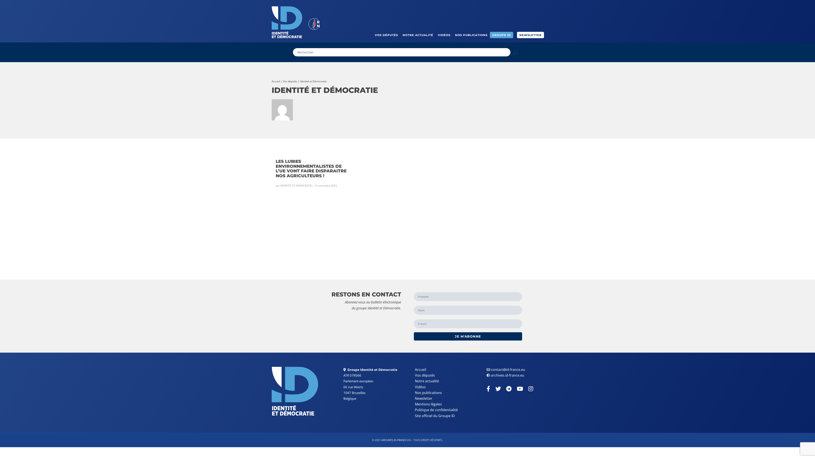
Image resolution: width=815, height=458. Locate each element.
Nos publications (471, 35)
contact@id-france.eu (508, 369)
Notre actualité (418, 35)
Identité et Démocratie (296, 185)
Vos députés (386, 35)
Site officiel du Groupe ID (435, 415)
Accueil (276, 81)
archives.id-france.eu (507, 375)
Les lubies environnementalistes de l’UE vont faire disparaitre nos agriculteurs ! (311, 168)
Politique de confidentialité (436, 410)
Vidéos (444, 35)
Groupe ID (501, 35)
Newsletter (530, 35)
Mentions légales (428, 404)
